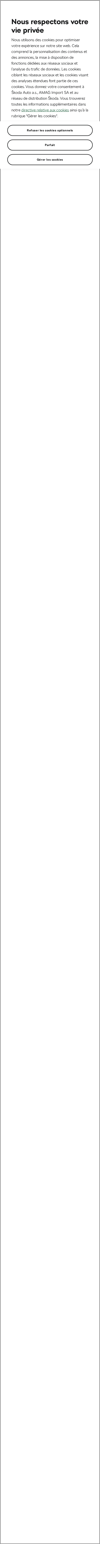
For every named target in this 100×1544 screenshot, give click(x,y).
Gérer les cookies (50, 159)
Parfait (50, 144)
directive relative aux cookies (45, 109)
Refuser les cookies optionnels (50, 130)
